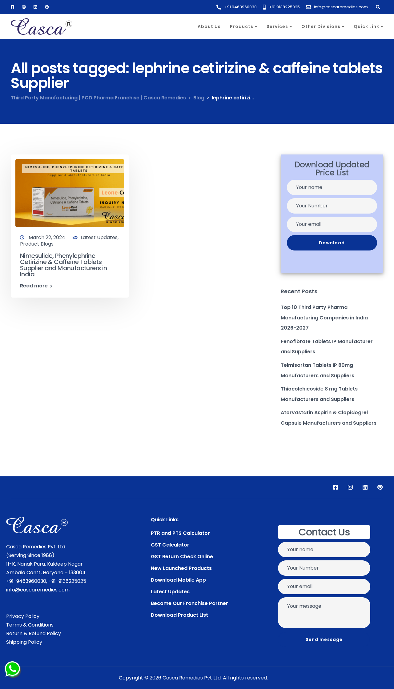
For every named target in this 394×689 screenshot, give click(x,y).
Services (277, 26)
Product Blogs (37, 243)
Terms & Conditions (30, 624)
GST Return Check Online (182, 556)
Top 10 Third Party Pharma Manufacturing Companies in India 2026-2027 (324, 317)
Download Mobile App (178, 579)
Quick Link (366, 26)
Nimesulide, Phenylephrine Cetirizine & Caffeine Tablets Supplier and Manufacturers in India (63, 264)
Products (241, 26)
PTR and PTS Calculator (180, 533)
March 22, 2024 (47, 237)
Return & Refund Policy (33, 633)
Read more (34, 285)
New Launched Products (181, 568)
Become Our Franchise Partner (189, 603)
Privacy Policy (22, 616)
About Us (209, 26)
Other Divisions (320, 26)
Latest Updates (99, 237)
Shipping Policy (24, 642)
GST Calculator (170, 544)
